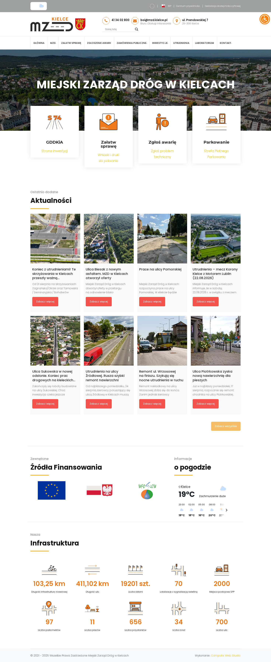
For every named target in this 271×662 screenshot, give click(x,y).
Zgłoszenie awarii (99, 43)
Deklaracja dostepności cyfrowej (223, 6)
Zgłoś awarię (162, 142)
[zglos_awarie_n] (162, 122)
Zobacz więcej (45, 301)
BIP (169, 6)
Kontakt (225, 43)
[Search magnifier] (136, 29)
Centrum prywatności (188, 6)
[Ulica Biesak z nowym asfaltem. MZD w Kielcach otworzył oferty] (109, 238)
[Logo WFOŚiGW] (147, 490)
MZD (52, 43)
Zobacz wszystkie (226, 426)
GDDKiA (54, 142)
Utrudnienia (181, 43)
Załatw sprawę (71, 43)
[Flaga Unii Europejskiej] (51, 490)
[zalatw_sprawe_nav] (108, 122)
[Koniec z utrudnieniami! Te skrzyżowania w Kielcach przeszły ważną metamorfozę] (55, 238)
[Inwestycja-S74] (55, 122)
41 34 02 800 (120, 20)
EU (152, 6)
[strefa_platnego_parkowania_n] (216, 122)
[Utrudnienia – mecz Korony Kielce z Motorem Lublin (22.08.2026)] (216, 238)
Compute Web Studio (226, 655)
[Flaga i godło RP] (99, 490)
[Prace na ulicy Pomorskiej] (162, 238)
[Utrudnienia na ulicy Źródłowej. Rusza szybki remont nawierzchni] (109, 341)
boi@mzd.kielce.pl (153, 20)
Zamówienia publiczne (131, 43)
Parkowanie (216, 142)
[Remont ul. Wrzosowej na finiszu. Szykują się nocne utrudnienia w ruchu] (162, 341)
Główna (38, 43)
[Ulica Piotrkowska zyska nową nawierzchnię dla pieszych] (216, 341)
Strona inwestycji (54, 151)
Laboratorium (204, 43)
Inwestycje (160, 43)
